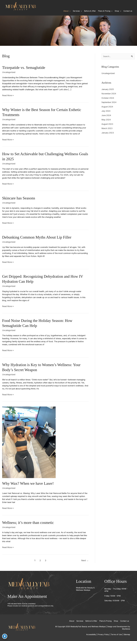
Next (85, 560)
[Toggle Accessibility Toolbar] (4, 636)
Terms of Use (116, 634)
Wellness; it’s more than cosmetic (28, 522)
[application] (69, 11)
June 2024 (106, 115)
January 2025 (107, 89)
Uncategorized (8, 72)
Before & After (91, 621)
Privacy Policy (103, 634)
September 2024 (108, 102)
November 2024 (108, 93)
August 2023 (107, 124)
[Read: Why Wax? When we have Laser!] (29, 442)
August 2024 (107, 107)
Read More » (8, 95)
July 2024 (105, 111)
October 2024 (107, 98)
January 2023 (107, 133)
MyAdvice (126, 629)
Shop (116, 621)
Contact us (124, 621)
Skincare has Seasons (18, 198)
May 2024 (106, 120)
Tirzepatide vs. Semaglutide (23, 67)
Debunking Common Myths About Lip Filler (36, 237)
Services (79, 621)
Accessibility (91, 634)
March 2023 (106, 128)
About (71, 621)
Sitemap (127, 634)
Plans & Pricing (105, 621)
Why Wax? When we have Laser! (28, 483)
